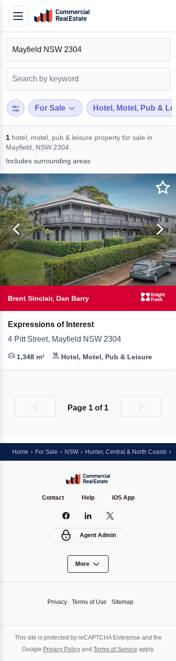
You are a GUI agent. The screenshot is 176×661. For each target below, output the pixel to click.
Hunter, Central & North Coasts (126, 451)
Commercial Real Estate (61, 16)
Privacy (57, 602)
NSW (71, 451)
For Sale (46, 451)
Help (88, 497)
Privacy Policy (61, 649)
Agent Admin (98, 535)
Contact (53, 497)
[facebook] (66, 515)
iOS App (123, 497)
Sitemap (122, 602)
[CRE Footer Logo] (88, 479)
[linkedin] (88, 515)
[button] (14, 229)
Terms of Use (89, 602)
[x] (110, 515)
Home (20, 451)
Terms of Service (115, 649)
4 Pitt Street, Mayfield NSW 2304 (64, 339)
